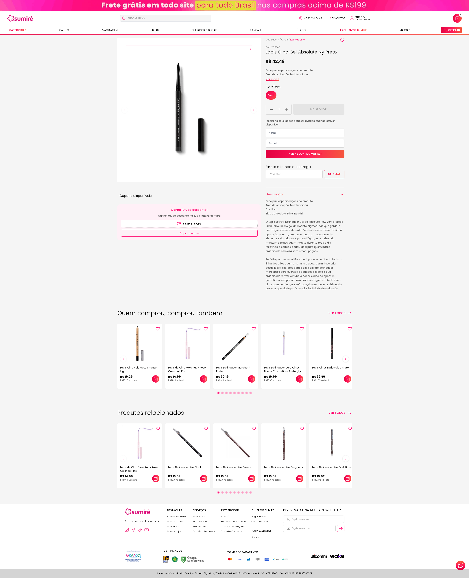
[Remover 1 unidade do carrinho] (271, 109)
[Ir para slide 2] (222, 393)
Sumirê (225, 516)
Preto (271, 95)
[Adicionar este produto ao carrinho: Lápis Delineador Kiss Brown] (251, 478)
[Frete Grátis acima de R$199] (234, 5)
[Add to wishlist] (342, 40)
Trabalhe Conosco (231, 531)
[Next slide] (254, 110)
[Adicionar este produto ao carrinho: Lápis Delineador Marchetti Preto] (251, 379)
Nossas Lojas (313, 18)
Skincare (256, 30)
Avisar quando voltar (305, 154)
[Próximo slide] (346, 359)
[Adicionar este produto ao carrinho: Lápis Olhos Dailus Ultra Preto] (347, 379)
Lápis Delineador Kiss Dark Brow (331, 467)
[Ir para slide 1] (218, 393)
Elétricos (301, 30)
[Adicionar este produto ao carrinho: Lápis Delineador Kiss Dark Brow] (347, 478)
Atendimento (200, 516)
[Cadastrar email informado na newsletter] (340, 528)
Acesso (256, 537)
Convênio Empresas (204, 531)
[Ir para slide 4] (230, 393)
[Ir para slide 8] (246, 393)
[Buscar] (124, 18)
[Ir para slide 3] (226, 393)
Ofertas (454, 30)
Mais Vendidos (175, 521)
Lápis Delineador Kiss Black (185, 467)
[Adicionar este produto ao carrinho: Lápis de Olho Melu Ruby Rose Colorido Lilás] (203, 379)
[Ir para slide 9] (250, 393)
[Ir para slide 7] (242, 393)
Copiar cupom (189, 233)
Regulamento (259, 516)
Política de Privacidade (233, 521)
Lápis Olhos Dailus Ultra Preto (330, 367)
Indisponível (319, 109)
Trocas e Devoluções (232, 526)
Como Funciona (260, 521)
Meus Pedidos (200, 521)
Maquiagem (110, 30)
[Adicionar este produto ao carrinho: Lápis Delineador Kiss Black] (203, 478)
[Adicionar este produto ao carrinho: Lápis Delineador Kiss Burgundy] (299, 478)
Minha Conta (200, 526)
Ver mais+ (272, 79)
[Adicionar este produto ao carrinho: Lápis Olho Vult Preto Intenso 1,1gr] (155, 379)
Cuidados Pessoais (204, 30)
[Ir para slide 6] (238, 393)
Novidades (173, 526)
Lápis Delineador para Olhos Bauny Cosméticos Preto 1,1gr (282, 369)
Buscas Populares (177, 516)
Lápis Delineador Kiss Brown (233, 467)
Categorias (17, 30)
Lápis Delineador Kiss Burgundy (283, 467)
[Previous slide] (125, 110)
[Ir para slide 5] (234, 393)
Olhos (284, 39)
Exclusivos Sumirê (353, 30)
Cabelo (64, 30)
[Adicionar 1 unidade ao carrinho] (286, 109)
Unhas (155, 30)
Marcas (405, 30)
